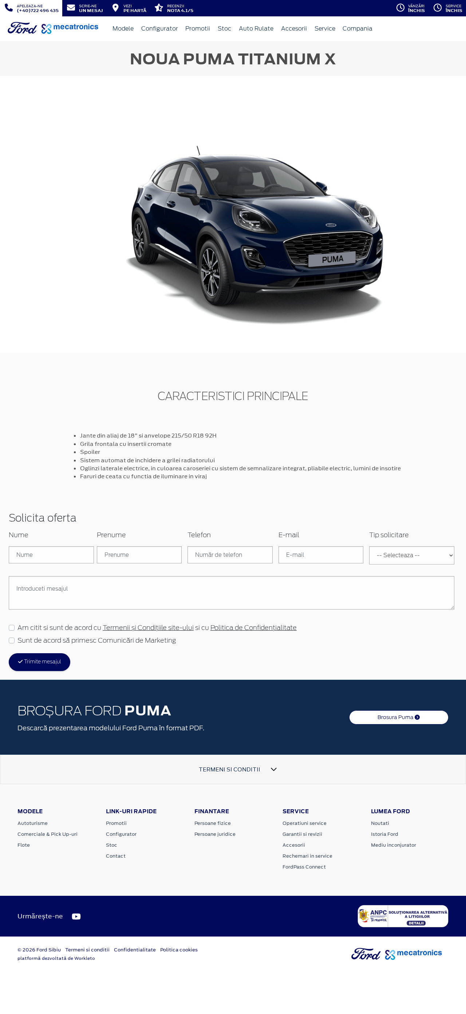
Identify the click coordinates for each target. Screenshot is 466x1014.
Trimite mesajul (42, 661)
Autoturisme (32, 823)
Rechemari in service (307, 856)
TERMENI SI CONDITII (229, 769)
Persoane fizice (212, 823)
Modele (123, 28)
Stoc (224, 28)
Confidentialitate (135, 949)
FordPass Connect (304, 866)
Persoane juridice (215, 834)
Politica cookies (179, 949)
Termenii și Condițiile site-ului (148, 628)
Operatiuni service (305, 823)
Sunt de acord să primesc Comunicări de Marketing (96, 641)
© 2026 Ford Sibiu (39, 949)
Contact (116, 856)
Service (325, 28)
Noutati (380, 823)
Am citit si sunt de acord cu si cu (157, 628)
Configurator (159, 28)
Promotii (197, 28)
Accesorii (294, 28)
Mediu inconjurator (393, 845)
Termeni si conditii (87, 949)
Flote (23, 845)
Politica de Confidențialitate (253, 628)
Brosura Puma (396, 717)
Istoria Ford (384, 834)
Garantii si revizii (302, 834)
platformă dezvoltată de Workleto (56, 958)
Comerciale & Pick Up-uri (47, 834)
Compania (357, 28)
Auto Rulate (256, 28)
